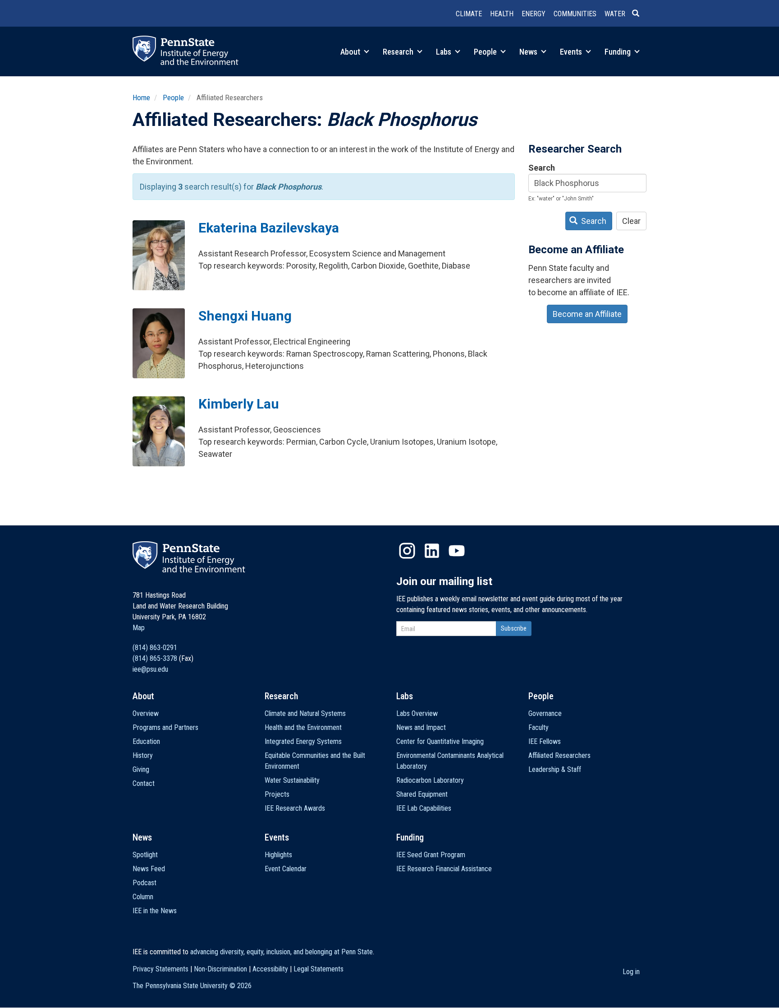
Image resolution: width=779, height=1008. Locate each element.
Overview (146, 713)
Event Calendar (286, 868)
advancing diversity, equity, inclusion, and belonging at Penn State (281, 952)
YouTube (456, 550)
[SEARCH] (639, 14)
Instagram (407, 550)
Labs (444, 51)
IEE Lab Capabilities (423, 808)
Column (143, 896)
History (143, 755)
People (486, 51)
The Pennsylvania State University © (192, 985)
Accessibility (270, 969)
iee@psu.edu (150, 669)
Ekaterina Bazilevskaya (268, 228)
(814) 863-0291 (155, 647)
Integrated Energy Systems (303, 741)
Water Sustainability (292, 780)
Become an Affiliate (587, 314)
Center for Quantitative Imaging (440, 741)
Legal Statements (318, 969)
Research (399, 51)
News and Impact (421, 727)
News (529, 51)
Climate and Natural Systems (305, 713)
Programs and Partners (165, 727)
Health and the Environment (303, 727)
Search (541, 167)
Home (141, 97)
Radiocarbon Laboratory (430, 780)
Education (146, 741)
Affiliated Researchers (559, 755)
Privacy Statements (160, 969)
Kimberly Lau (238, 404)
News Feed (149, 868)
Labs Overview (417, 713)
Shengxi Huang (245, 316)
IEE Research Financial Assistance (444, 868)
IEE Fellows (544, 741)
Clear (631, 221)
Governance (545, 713)
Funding (618, 51)
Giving (141, 769)
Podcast (144, 882)
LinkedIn (431, 550)
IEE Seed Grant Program (430, 854)
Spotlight (145, 854)
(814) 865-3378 (155, 658)
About (351, 51)
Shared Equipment (422, 794)
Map (139, 627)
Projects (277, 794)
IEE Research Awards (295, 808)
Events (572, 51)
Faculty (538, 727)
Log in (631, 971)
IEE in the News (155, 910)
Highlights (278, 854)
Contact (144, 783)
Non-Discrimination (220, 969)
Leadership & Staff (554, 769)
